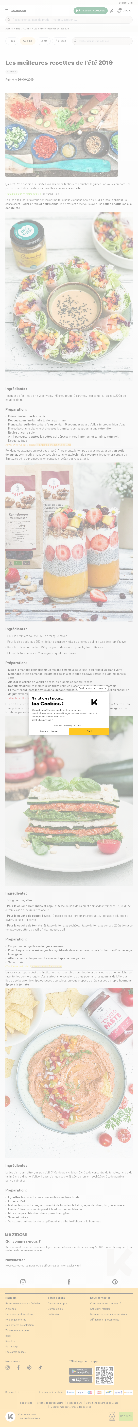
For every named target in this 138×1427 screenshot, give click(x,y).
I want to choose (49, 731)
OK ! (89, 731)
